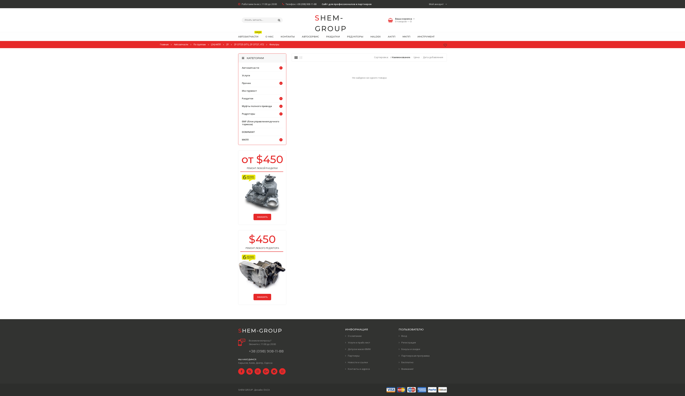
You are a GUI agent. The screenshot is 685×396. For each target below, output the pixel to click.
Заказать (262, 217)
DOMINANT (248, 132)
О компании (355, 336)
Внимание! (407, 369)
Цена (417, 57)
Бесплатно (407, 362)
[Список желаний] (445, 45)
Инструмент (249, 90)
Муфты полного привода (257, 106)
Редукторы (248, 113)
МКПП (245, 139)
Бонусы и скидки (410, 349)
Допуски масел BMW (359, 349)
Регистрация (408, 342)
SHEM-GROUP (331, 21)
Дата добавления (433, 57)
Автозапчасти (250, 67)
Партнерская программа (415, 355)
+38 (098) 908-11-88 (306, 4)
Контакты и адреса (359, 369)
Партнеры (354, 355)
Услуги (246, 75)
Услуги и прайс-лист (359, 342)
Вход (404, 336)
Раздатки (247, 98)
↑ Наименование (400, 57)
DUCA (267, 389)
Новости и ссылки (358, 362)
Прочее (246, 83)
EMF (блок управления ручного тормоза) (260, 123)
